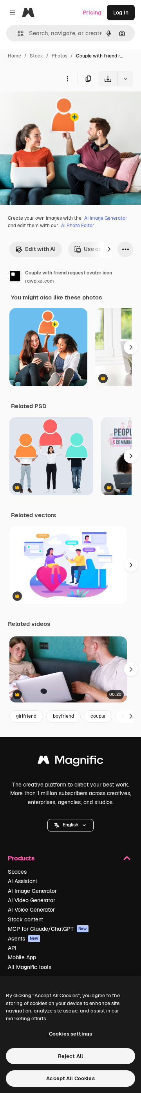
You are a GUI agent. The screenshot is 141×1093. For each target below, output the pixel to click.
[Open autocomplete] (17, 33)
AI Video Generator (31, 900)
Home (14, 56)
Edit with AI (40, 249)
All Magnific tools (29, 967)
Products (21, 858)
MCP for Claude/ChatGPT (47, 928)
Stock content (25, 919)
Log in (120, 12)
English (70, 825)
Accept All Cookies (70, 1078)
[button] (70, 825)
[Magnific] (70, 762)
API (12, 947)
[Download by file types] (125, 78)
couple (97, 716)
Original (50, 104)
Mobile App (22, 957)
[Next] (109, 249)
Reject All (70, 1056)
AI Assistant (22, 881)
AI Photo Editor (77, 225)
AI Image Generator (105, 218)
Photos (59, 56)
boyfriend (63, 716)
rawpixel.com (39, 281)
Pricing (92, 12)
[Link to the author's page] (15, 277)
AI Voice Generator (31, 909)
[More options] (67, 78)
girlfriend (26, 716)
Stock (36, 56)
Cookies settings (70, 1033)
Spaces (17, 871)
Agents (23, 938)
